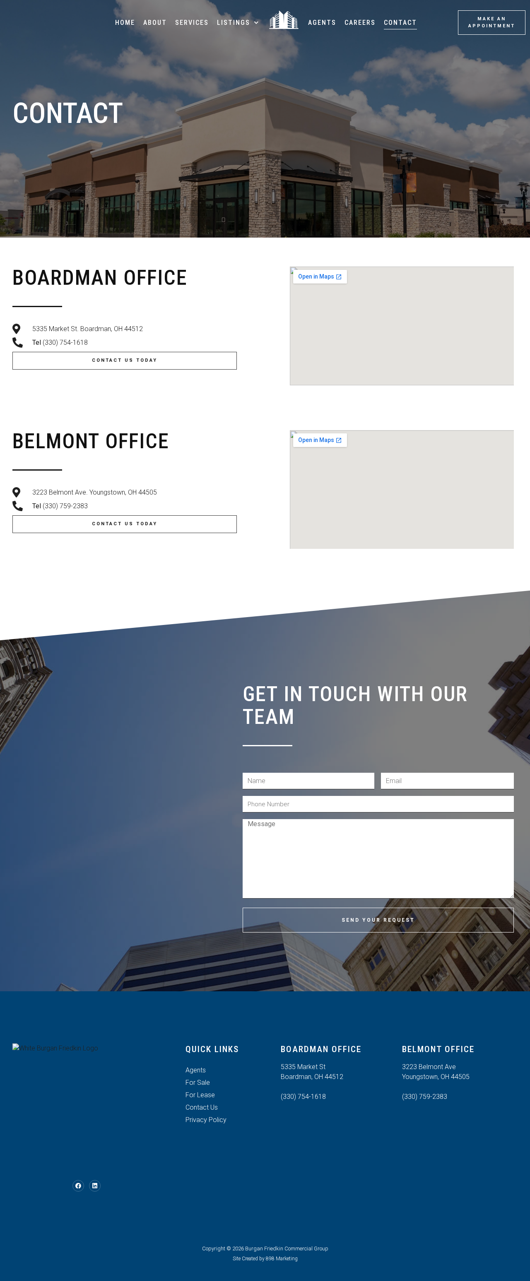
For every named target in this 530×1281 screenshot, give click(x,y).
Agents (322, 22)
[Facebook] (78, 1186)
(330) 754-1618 (303, 1097)
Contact (400, 22)
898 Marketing (282, 1259)
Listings (233, 22)
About (155, 22)
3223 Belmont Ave (429, 1067)
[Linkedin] (95, 1186)
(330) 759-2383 (424, 1097)
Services (192, 22)
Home (125, 22)
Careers (360, 22)
